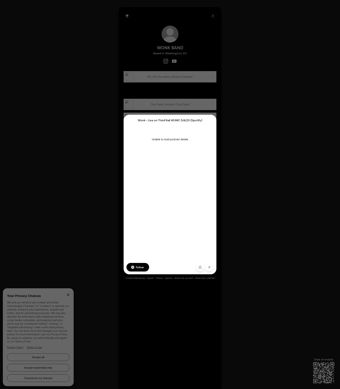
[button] (170, 194)
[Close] (209, 267)
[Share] (200, 267)
